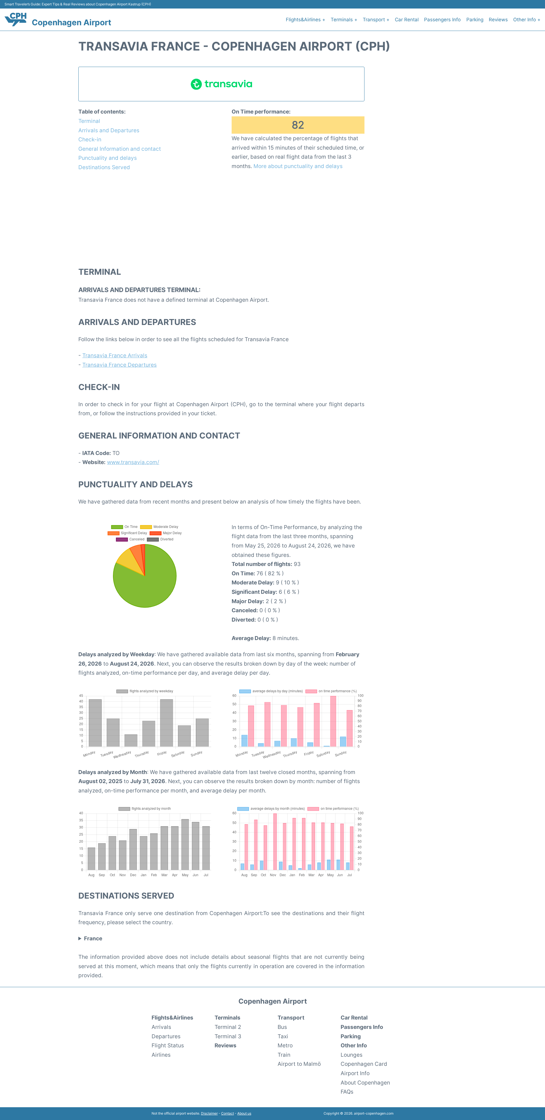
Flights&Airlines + (305, 19)
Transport (291, 1017)
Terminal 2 (228, 1026)
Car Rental (407, 19)
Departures (166, 1036)
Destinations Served (104, 167)
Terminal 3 (228, 1036)
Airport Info (355, 1073)
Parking (474, 19)
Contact (227, 1113)
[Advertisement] (221, 218)
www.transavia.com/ (133, 462)
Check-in (89, 139)
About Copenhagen (365, 1082)
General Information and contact (119, 148)
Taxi (283, 1036)
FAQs (347, 1091)
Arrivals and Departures (108, 130)
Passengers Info (442, 19)
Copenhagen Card (364, 1063)
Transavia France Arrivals (114, 355)
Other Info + (526, 19)
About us (244, 1113)
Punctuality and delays (107, 157)
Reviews (498, 19)
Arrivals (161, 1026)
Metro (285, 1045)
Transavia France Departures (119, 364)
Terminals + (344, 19)
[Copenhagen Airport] (15, 19)
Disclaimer (209, 1113)
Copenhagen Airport (71, 22)
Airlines (161, 1054)
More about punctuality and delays (298, 166)
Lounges (351, 1054)
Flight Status (168, 1045)
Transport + (376, 19)
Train (284, 1054)
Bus (282, 1026)
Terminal (89, 121)
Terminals (227, 1017)
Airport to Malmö (299, 1063)
